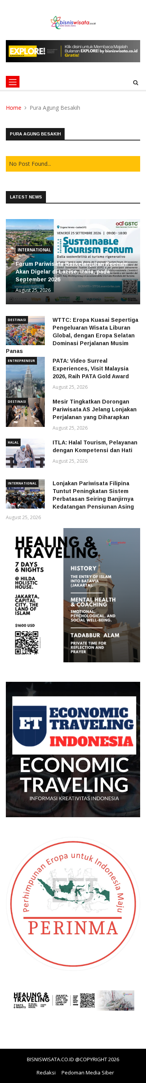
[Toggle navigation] (12, 82)
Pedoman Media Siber (88, 1072)
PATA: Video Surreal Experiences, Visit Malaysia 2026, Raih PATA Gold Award (91, 368)
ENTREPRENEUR (21, 360)
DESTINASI (17, 320)
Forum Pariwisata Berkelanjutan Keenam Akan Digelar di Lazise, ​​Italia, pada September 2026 (72, 272)
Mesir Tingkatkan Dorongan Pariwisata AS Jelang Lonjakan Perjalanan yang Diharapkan (95, 409)
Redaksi (46, 1072)
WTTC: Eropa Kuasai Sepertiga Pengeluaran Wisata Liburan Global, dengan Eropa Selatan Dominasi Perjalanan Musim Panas (72, 335)
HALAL (13, 442)
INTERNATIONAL (34, 250)
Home (13, 107)
